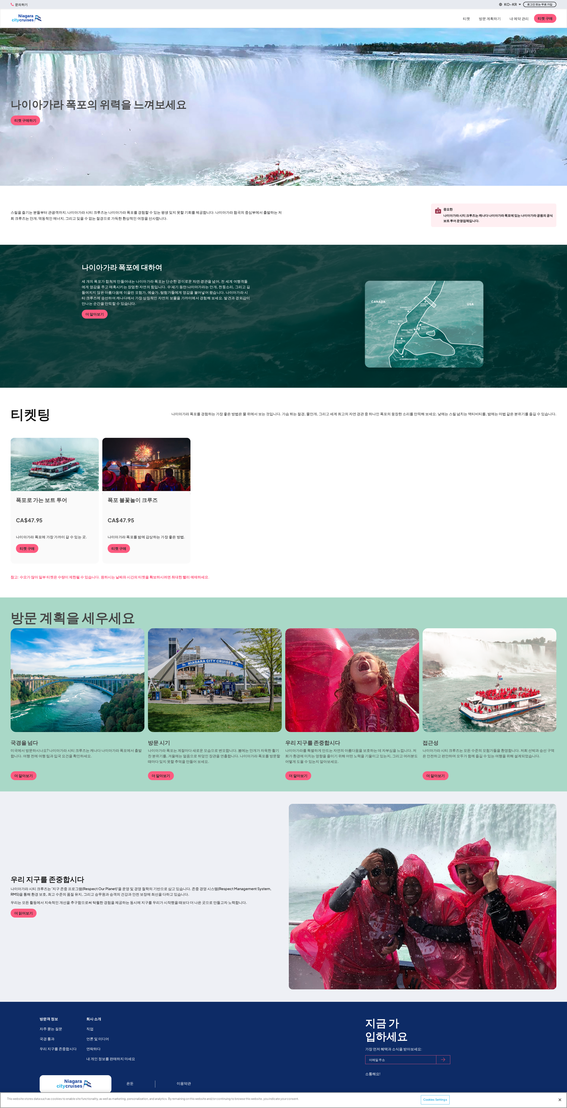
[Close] (560, 1100)
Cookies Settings (435, 1099)
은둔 (130, 1083)
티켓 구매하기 (25, 120)
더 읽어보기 (23, 913)
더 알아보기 (94, 314)
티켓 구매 (545, 18)
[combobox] (509, 4)
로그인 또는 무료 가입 (539, 4)
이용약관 (184, 1083)
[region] (283, 1100)
